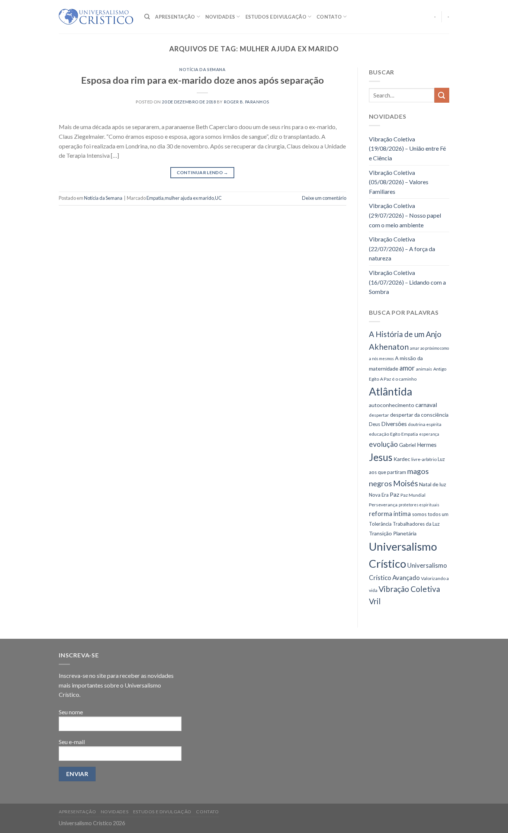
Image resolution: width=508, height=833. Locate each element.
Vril (375, 601)
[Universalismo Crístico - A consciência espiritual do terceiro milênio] (96, 17)
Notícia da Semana (202, 69)
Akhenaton (389, 347)
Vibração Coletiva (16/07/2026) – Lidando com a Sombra (407, 282)
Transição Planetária (393, 533)
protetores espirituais (419, 504)
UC (218, 198)
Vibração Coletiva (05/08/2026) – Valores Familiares (398, 182)
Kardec (401, 459)
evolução (383, 444)
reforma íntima (390, 514)
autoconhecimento (391, 405)
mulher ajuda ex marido (189, 198)
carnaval (426, 404)
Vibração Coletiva (409, 588)
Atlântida (390, 391)
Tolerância (380, 524)
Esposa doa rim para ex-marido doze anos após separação (202, 80)
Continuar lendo (202, 172)
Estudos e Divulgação (275, 17)
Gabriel (407, 445)
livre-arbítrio (424, 459)
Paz (394, 494)
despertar (379, 415)
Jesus (380, 457)
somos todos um (430, 514)
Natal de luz (432, 484)
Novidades (220, 17)
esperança (429, 434)
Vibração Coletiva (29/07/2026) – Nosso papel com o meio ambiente (405, 215)
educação (379, 434)
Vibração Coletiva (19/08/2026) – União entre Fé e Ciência (407, 148)
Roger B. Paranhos (246, 101)
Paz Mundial (413, 495)
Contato (329, 17)
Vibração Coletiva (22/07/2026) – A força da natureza (402, 249)
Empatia (155, 198)
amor (407, 368)
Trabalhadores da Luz (416, 524)
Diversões (394, 423)
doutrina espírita (424, 424)
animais (424, 369)
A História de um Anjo (405, 334)
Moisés (405, 483)
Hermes (427, 444)
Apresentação (175, 17)
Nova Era (379, 495)
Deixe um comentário (324, 198)
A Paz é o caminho (398, 379)
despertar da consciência (419, 414)
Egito (395, 434)
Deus (374, 424)
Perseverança (383, 504)
